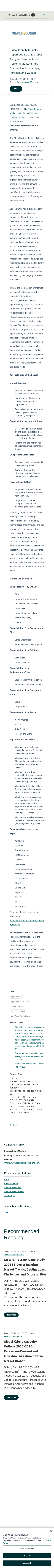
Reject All (27, 1556)
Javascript (9, 1195)
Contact (13, 1125)
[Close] (51, 1531)
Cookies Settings (27, 1548)
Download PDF (11, 1183)
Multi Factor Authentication (21, 1016)
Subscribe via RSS (12, 1187)
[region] (27, 1547)
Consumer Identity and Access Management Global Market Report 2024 (29, 1056)
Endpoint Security (17, 1006)
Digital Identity (16, 997)
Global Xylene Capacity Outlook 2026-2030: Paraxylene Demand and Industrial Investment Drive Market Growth (23, 1351)
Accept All (27, 1563)
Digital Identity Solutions (20, 1002)
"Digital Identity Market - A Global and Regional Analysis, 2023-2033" (26, 113)
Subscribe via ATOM (14, 1191)
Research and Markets (27, 82)
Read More (11, 1315)
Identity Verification (18, 1011)
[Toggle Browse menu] (44, 14)
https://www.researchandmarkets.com (22, 1163)
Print (6, 1179)
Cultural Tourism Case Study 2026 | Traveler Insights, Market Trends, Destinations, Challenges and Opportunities (25, 1267)
